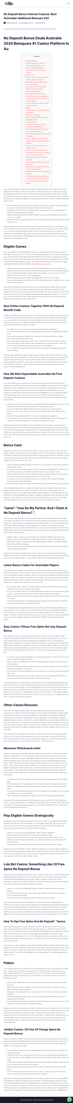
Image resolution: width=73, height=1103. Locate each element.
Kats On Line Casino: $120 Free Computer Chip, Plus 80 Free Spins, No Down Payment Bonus (38, 152)
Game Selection (31, 122)
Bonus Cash (30, 75)
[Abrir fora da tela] (68, 3)
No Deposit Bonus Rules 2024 (36, 124)
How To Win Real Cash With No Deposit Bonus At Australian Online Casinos (37, 141)
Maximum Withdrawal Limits (35, 94)
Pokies (28, 108)
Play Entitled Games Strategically (37, 96)
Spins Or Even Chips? (33, 115)
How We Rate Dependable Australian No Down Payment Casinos (36, 70)
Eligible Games (31, 61)
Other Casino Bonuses (33, 91)
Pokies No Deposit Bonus (34, 127)
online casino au (40, 23)
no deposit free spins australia (40, 264)
